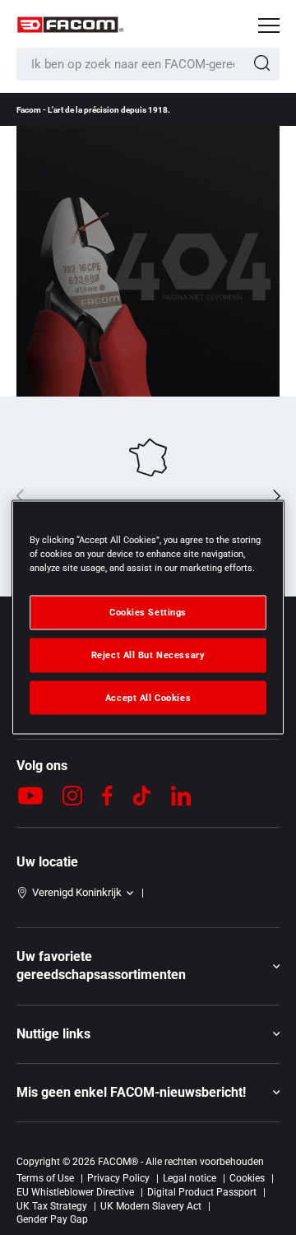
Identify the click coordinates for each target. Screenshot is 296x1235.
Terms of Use (45, 1178)
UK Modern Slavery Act (150, 1206)
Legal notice (189, 1178)
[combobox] (148, 64)
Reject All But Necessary (148, 654)
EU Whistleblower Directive (75, 1192)
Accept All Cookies (148, 697)
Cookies (247, 1178)
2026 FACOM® (105, 1162)
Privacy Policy (118, 1178)
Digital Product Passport (202, 1192)
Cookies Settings (148, 611)
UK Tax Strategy (51, 1206)
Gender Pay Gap (52, 1219)
